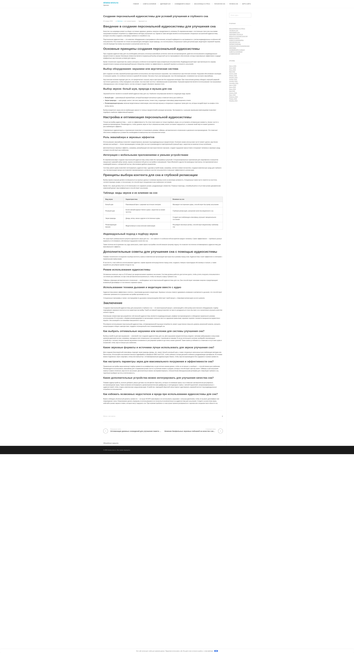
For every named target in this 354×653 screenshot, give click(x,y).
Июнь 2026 (232, 70)
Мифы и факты (234, 38)
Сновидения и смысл (237, 50)
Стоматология (234, 54)
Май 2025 (232, 91)
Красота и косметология (238, 36)
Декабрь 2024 (233, 100)
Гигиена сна (233, 30)
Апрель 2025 (233, 93)
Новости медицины (236, 40)
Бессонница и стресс (237, 28)
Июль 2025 (232, 87)
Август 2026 (232, 66)
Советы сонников (235, 52)
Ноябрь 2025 (233, 79)
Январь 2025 (233, 99)
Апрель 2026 (233, 73)
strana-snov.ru (110, 2)
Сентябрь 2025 (233, 83)
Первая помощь (235, 44)
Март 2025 (232, 95)
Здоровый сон (142, 21)
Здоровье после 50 (236, 34)
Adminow (120, 21)
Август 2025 (232, 85)
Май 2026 (232, 71)
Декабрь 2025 (233, 77)
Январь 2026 (233, 75)
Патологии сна (234, 42)
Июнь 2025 (232, 89)
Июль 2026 (232, 68)
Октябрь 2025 (233, 81)
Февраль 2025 (233, 97)
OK (216, 651)
